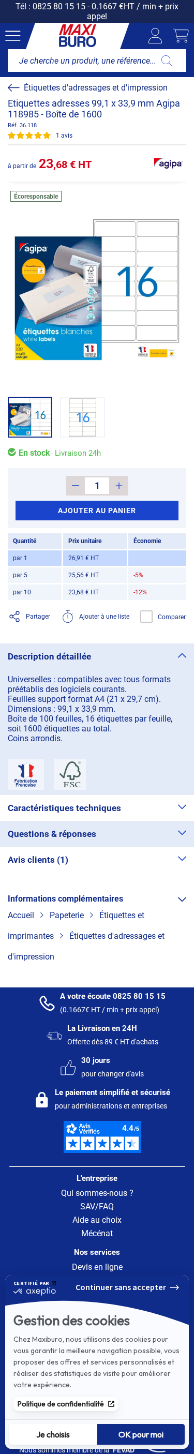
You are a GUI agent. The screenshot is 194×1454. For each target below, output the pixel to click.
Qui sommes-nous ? (97, 1193)
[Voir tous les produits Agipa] (168, 163)
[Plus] (118, 486)
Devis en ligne (97, 1267)
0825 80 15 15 (59, 6)
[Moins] (75, 486)
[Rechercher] (166, 60)
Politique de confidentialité (61, 1403)
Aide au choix (97, 1220)
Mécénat (97, 1233)
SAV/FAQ (97, 1206)
